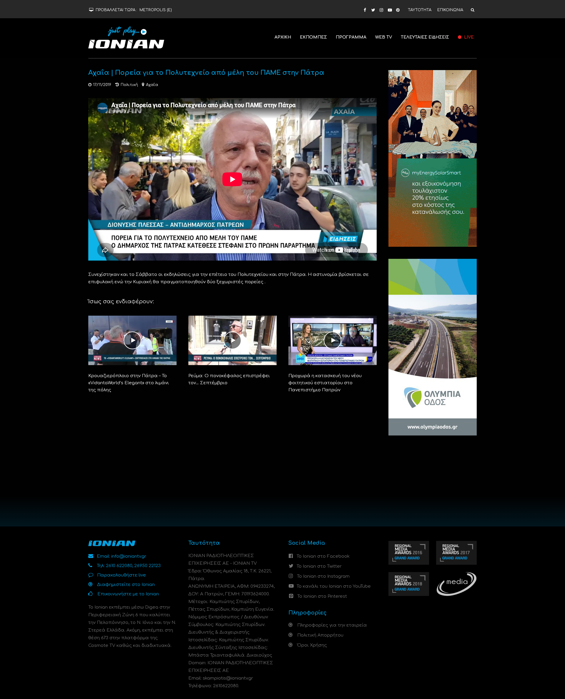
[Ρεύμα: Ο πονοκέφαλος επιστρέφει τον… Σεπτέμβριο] (232, 340)
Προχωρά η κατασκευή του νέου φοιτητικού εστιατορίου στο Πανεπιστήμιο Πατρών (325, 382)
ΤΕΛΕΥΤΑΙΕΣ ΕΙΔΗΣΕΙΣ (425, 37)
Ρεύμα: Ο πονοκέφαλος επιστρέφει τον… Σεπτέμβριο (229, 379)
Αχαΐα (152, 85)
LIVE (468, 37)
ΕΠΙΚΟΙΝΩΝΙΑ (450, 10)
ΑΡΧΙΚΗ (283, 37)
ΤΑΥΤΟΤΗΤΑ (419, 10)
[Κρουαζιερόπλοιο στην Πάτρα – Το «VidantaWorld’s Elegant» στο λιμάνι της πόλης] (132, 340)
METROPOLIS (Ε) (155, 10)
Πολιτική (129, 85)
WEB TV (383, 37)
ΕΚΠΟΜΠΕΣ (313, 37)
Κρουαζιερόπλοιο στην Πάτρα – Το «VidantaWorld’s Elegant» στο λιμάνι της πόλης (128, 382)
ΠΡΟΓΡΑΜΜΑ (351, 37)
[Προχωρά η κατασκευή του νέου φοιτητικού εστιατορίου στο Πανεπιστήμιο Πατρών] (332, 340)
